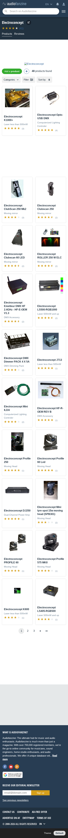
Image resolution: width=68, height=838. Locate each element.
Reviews (19, 33)
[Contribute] (26, 71)
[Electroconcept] (34, 64)
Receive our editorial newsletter (21, 785)
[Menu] (63, 11)
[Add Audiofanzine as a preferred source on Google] (13, 775)
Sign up (40, 793)
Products (7, 33)
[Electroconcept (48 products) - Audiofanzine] (14, 4)
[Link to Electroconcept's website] (28, 22)
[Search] (6, 11)
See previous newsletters (16, 800)
